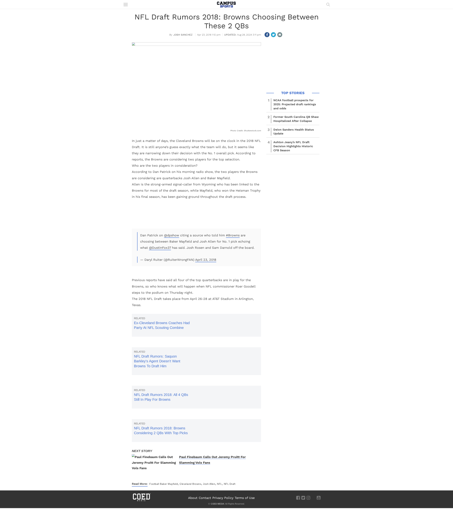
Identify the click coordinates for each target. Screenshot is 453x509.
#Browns (233, 235)
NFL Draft (230, 483)
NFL (219, 483)
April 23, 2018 (205, 259)
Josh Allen (209, 483)
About (192, 498)
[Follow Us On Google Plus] (313, 497)
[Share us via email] (279, 34)
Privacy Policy (222, 498)
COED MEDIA (217, 504)
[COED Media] (141, 501)
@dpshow (171, 235)
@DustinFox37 (160, 247)
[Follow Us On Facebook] (298, 497)
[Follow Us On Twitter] (303, 497)
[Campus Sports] (226, 4)
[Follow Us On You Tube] (318, 497)
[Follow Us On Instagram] (308, 497)
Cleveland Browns (190, 483)
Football (154, 483)
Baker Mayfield (169, 483)
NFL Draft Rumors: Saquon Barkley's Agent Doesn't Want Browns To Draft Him (157, 361)
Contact (205, 498)
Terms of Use (245, 498)
